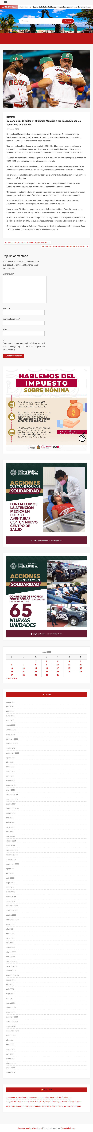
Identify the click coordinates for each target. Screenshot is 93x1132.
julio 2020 (9, 1040)
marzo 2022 (10, 947)
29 (36, 675)
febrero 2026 (11, 730)
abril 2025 (10, 776)
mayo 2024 (10, 827)
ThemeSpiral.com (67, 1128)
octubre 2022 (11, 915)
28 (24, 675)
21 (24, 672)
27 (12, 675)
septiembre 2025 (12, 753)
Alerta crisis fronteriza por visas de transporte (64, 1106)
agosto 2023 (11, 869)
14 (24, 668)
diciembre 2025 (12, 739)
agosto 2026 (11, 702)
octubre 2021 (11, 971)
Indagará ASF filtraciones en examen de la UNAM (25, 1102)
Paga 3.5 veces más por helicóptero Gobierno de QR (26, 1106)
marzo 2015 (10, 1073)
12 (81, 665)
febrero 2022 (11, 952)
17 (58, 668)
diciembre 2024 (12, 795)
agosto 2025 (11, 758)
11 (69, 665)
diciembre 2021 (12, 961)
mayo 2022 (10, 938)
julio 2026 (9, 707)
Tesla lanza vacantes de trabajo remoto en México (29, 242)
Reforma (47, 1089)
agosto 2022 (11, 924)
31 (58, 675)
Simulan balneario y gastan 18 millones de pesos (62, 1102)
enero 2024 (10, 845)
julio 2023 (9, 873)
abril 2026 (10, 720)
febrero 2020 (11, 1063)
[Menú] (5, 2)
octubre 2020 (11, 1026)
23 (47, 672)
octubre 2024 (11, 804)
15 (36, 668)
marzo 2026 (10, 725)
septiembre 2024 (12, 808)
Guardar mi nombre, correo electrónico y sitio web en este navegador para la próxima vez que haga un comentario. (24, 346)
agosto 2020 (11, 1035)
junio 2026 (10, 711)
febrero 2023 (11, 896)
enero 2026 (10, 734)
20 (12, 672)
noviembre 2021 (12, 966)
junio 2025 (10, 767)
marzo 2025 (10, 781)
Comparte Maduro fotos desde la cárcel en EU (53, 1097)
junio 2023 (10, 878)
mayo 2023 (10, 883)
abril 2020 (10, 1054)
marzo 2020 (10, 1059)
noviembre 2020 (12, 1021)
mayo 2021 (10, 994)
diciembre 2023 (12, 850)
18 (69, 668)
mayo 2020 (10, 1049)
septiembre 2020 (12, 1031)
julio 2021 (9, 984)
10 (58, 665)
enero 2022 (10, 957)
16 (47, 668)
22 (36, 672)
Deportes (11, 117)
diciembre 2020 (12, 1017)
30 (47, 675)
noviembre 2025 (12, 744)
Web (5, 329)
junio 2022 (10, 934)
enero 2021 (10, 1012)
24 (58, 672)
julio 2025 (9, 762)
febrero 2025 (11, 785)
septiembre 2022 (12, 920)
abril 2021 (10, 998)
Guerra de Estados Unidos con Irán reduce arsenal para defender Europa (50, 7)
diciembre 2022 (12, 906)
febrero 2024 (11, 841)
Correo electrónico (11, 319)
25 (69, 672)
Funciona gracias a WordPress (30, 1128)
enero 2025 (10, 790)
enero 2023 (10, 901)
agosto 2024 (11, 813)
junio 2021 (10, 989)
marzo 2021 (10, 1003)
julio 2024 (9, 818)
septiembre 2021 (12, 975)
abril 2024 (10, 832)
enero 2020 (10, 1068)
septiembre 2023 (12, 864)
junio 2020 (10, 1045)
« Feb (8, 678)
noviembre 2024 (12, 799)
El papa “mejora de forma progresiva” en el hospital (63, 246)
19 (81, 668)
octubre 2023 (11, 859)
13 (12, 668)
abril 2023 (10, 887)
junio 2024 (10, 822)
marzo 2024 (10, 836)
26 (81, 672)
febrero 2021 (11, 1008)
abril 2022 (10, 943)
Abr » (14, 678)
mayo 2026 (10, 716)
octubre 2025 (11, 748)
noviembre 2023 (12, 855)
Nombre (7, 308)
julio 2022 (9, 929)
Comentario (8, 274)
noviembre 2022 (12, 910)
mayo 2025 (10, 771)
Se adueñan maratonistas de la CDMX (20, 1097)
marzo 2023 (10, 892)
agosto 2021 (11, 980)
